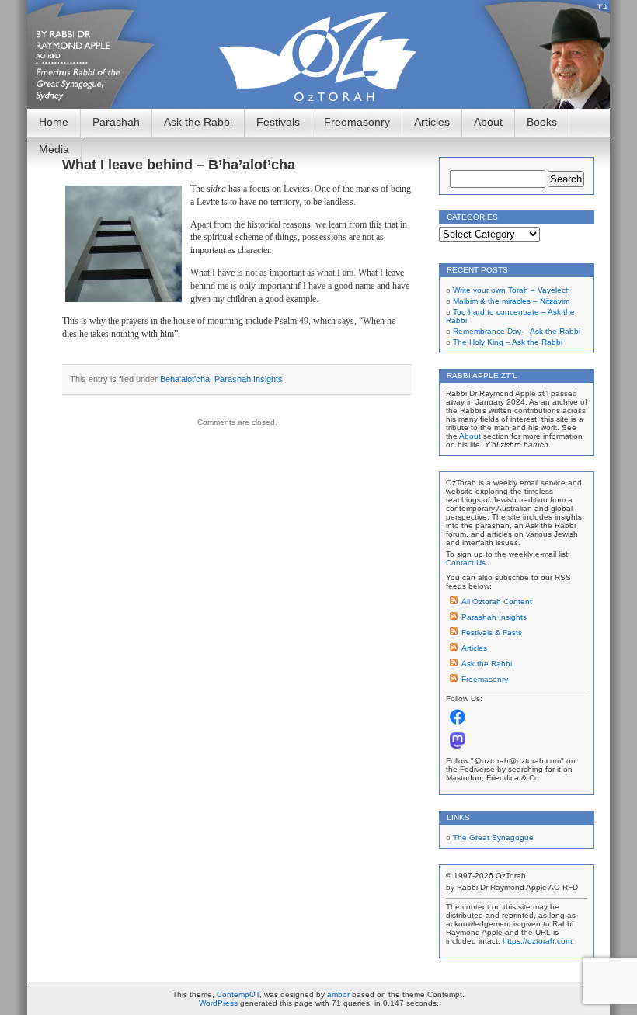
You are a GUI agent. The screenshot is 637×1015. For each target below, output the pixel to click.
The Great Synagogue (493, 837)
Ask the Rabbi (198, 122)
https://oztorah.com (537, 941)
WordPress (218, 1003)
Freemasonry (357, 122)
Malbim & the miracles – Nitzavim (511, 301)
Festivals (278, 122)
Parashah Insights (248, 379)
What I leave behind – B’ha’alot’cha (178, 164)
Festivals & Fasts (491, 632)
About (488, 122)
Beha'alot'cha (185, 379)
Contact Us (466, 562)
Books (542, 122)
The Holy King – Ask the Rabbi (507, 342)
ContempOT (238, 994)
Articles (432, 122)
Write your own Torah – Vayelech (511, 290)
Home (53, 122)
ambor (338, 994)
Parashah (116, 122)
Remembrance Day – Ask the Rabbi (516, 331)
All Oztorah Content (496, 601)
